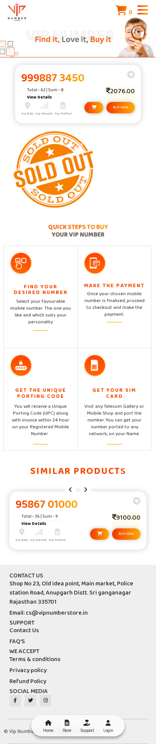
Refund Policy (27, 681)
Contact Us (24, 630)
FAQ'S (17, 641)
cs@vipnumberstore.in (57, 613)
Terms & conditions (35, 659)
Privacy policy (28, 670)
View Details (39, 97)
